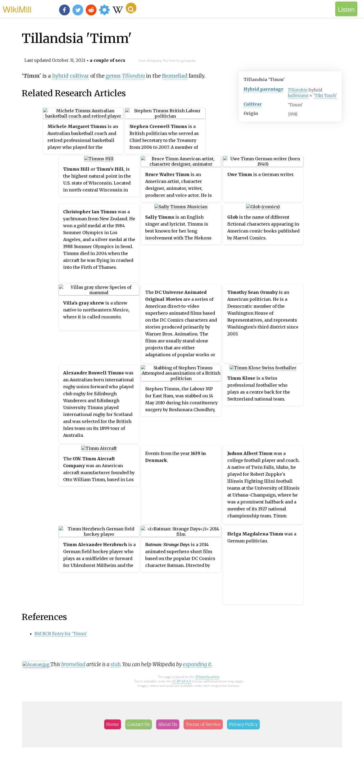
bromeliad (73, 664)
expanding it (197, 664)
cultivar (79, 76)
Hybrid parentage (264, 89)
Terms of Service (203, 724)
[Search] (131, 8)
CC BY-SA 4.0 (181, 681)
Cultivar (253, 104)
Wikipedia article (208, 676)
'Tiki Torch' (325, 95)
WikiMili (17, 9)
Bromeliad (174, 76)
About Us (167, 724)
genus (113, 76)
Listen (346, 9)
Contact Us (138, 724)
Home (112, 724)
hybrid (60, 76)
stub (115, 664)
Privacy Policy (243, 724)
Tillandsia (298, 90)
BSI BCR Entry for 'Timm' (61, 633)
